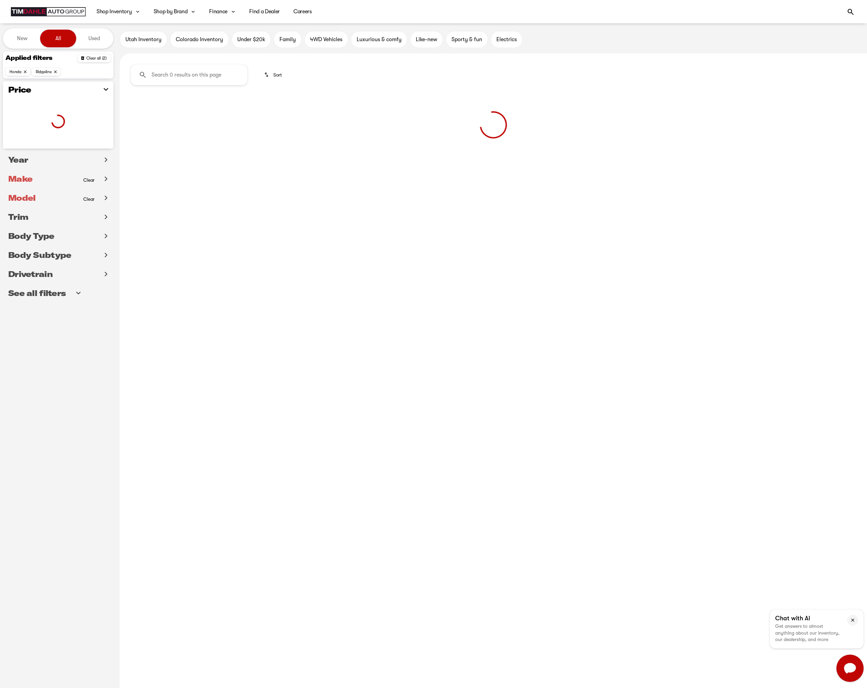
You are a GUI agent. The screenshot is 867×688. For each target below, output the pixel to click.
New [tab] (22, 38)
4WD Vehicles (326, 39)
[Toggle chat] (850, 668)
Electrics (506, 39)
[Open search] (850, 11)
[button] (852, 620)
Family (287, 39)
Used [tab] (94, 38)
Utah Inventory (143, 39)
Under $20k (251, 39)
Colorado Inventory (199, 39)
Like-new (426, 39)
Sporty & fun (467, 39)
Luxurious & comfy (379, 39)
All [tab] (58, 38)
